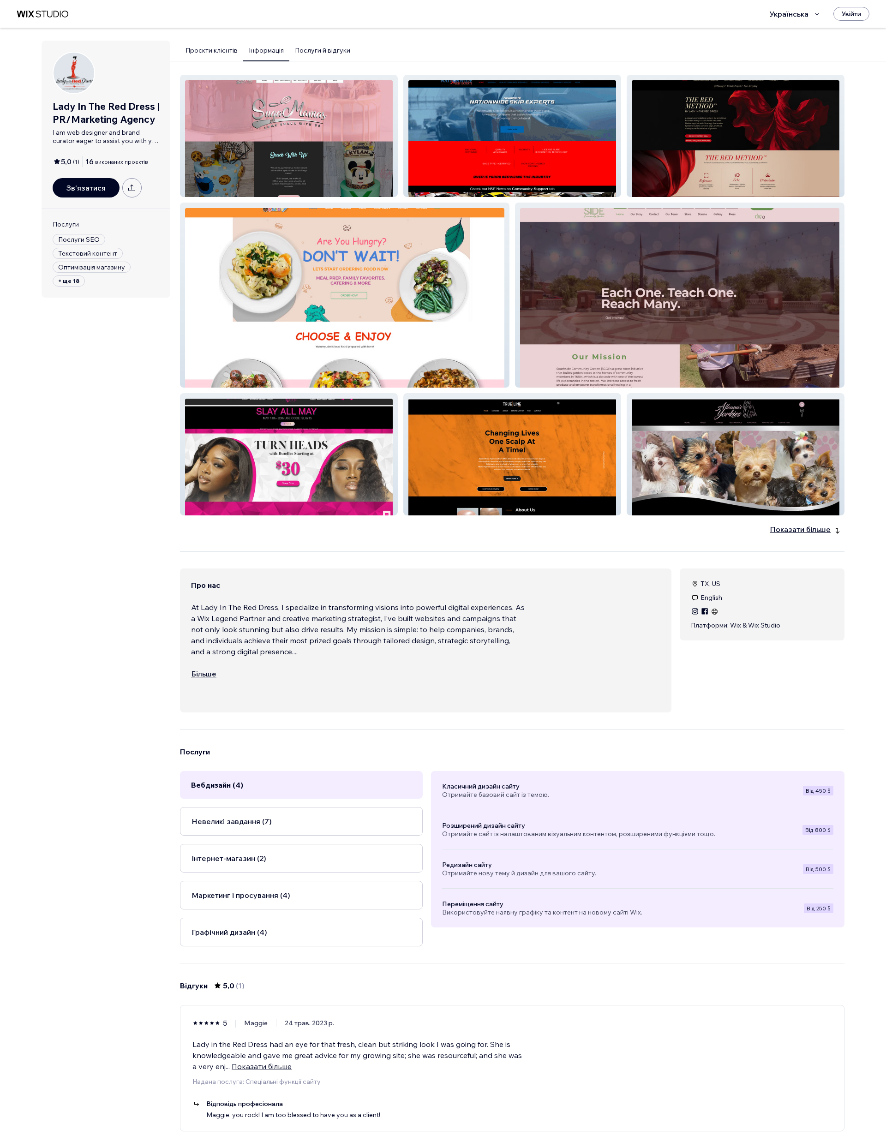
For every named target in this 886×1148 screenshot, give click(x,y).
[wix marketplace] (42, 14)
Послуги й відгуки (322, 50)
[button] (289, 136)
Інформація (266, 50)
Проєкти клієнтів (212, 50)
